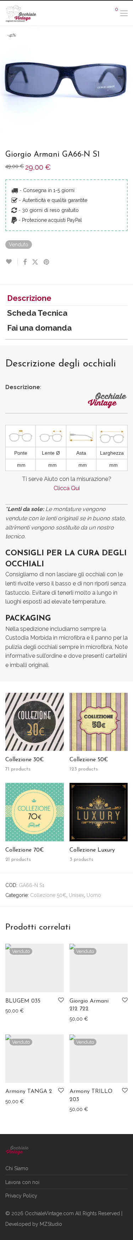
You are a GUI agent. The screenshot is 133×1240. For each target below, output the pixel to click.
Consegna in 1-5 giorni (48, 190)
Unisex (76, 895)
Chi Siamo (16, 1168)
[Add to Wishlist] (11, 262)
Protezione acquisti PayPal (52, 220)
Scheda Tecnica (37, 313)
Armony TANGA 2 (28, 1091)
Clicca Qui (67, 488)
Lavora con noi (22, 1182)
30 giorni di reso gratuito (50, 210)
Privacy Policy (21, 1196)
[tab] (66, 298)
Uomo (94, 895)
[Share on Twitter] (35, 262)
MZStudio (51, 1224)
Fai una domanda (39, 327)
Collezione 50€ (48, 895)
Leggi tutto (14, 1010)
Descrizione (29, 298)
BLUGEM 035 (22, 1001)
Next (126, 80)
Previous (7, 80)
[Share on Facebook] (25, 262)
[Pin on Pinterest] (47, 262)
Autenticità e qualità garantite (54, 200)
